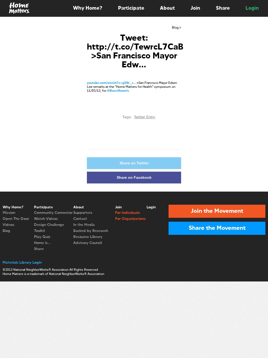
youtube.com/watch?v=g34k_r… (111, 83)
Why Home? (87, 8)
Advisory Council (87, 243)
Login (252, 8)
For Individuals (127, 213)
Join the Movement (217, 211)
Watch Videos (46, 219)
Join (195, 8)
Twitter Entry (144, 117)
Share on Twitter (134, 163)
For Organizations (130, 219)
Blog (6, 231)
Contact (80, 219)
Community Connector (53, 213)
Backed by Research (90, 231)
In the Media (84, 225)
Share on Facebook (134, 177)
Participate (131, 8)
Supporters (82, 213)
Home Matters (19, 8)
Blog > (176, 27)
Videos (8, 225)
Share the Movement (217, 228)
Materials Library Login (22, 262)
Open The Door (16, 219)
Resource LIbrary (87, 237)
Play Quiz (42, 237)
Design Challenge (49, 225)
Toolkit (39, 231)
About (167, 8)
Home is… (42, 243)
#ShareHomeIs (118, 91)
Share (223, 8)
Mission (9, 213)
